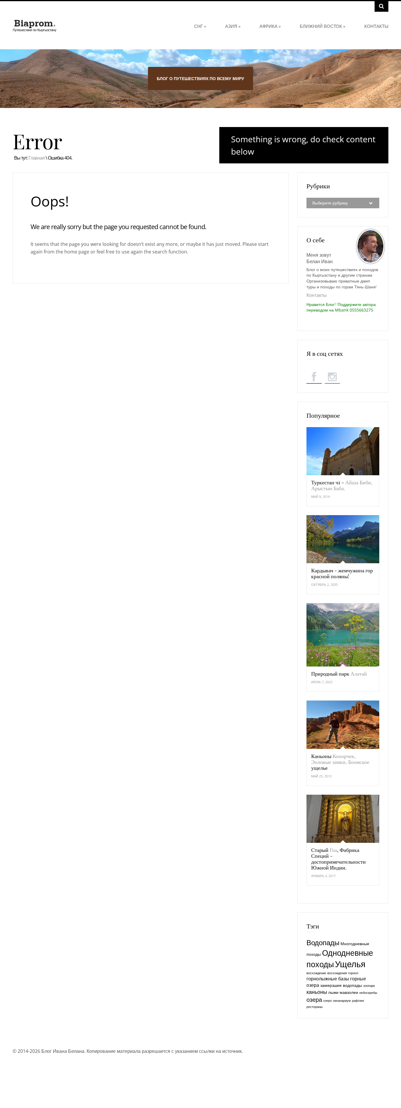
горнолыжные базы (327, 978)
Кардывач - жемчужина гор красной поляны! (342, 573)
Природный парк (339, 673)
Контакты (376, 26)
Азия (232, 26)
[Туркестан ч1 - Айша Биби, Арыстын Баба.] (342, 451)
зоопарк (369, 986)
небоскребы (368, 993)
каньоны (316, 991)
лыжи (333, 992)
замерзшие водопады (341, 985)
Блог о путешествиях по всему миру (200, 78)
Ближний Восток (322, 26)
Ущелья (350, 964)
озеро (327, 1001)
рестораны (314, 1007)
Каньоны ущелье (340, 761)
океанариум (342, 1001)
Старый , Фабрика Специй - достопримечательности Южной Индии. (338, 858)
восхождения (337, 973)
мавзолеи (349, 992)
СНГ (200, 26)
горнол (353, 973)
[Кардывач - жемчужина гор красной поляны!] (342, 539)
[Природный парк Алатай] (342, 635)
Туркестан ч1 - (342, 485)
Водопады (322, 942)
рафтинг (358, 1001)
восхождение (316, 973)
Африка (270, 26)
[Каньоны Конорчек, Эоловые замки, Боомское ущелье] (342, 725)
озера (314, 999)
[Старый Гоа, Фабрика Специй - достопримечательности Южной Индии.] (342, 819)
